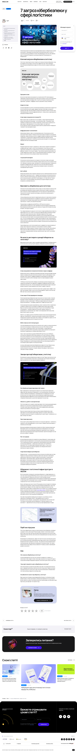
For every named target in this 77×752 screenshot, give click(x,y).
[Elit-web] (71, 743)
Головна (4, 698)
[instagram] (64, 739)
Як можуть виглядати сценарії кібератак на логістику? (9, 33)
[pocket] (9, 48)
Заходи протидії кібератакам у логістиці (9, 35)
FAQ (5, 40)
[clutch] (69, 739)
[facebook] (3, 48)
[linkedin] (71, 739)
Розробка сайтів (49, 743)
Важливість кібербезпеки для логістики (9, 31)
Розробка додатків (35, 743)
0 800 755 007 (58, 1)
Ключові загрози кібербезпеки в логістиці (9, 29)
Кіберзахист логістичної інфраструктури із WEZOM (8, 38)
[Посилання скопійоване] (11, 48)
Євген (8, 20)
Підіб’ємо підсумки (7, 39)
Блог (8, 698)
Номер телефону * (67, 37)
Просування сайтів (65, 743)
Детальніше (64, 43)
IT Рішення (19, 743)
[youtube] (67, 739)
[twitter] (6, 48)
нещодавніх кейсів (41, 490)
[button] (62, 38)
